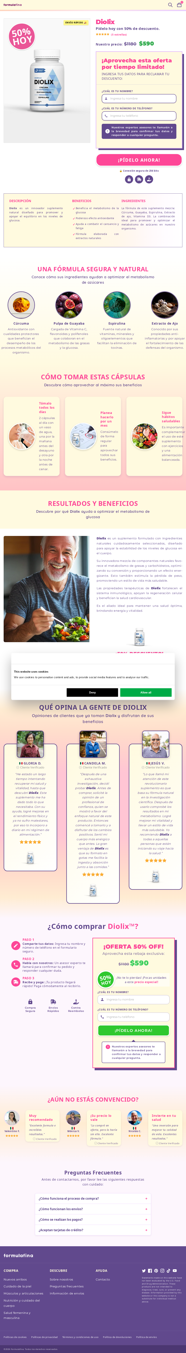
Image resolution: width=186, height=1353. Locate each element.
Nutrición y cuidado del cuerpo (22, 1303)
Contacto (103, 1279)
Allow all (145, 692)
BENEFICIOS (81, 201)
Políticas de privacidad (44, 1337)
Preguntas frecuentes (67, 1286)
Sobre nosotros (61, 1279)
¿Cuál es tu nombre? (117, 91)
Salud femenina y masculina (17, 1315)
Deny (92, 692)
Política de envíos (146, 1337)
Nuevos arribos (15, 1279)
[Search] (170, 5)
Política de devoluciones (117, 1337)
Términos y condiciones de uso (80, 1337)
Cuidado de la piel (17, 1286)
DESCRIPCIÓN (20, 201)
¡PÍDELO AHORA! (139, 160)
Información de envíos (67, 1293)
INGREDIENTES (133, 201)
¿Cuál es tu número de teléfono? (127, 108)
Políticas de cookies (15, 1337)
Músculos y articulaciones (23, 1293)
